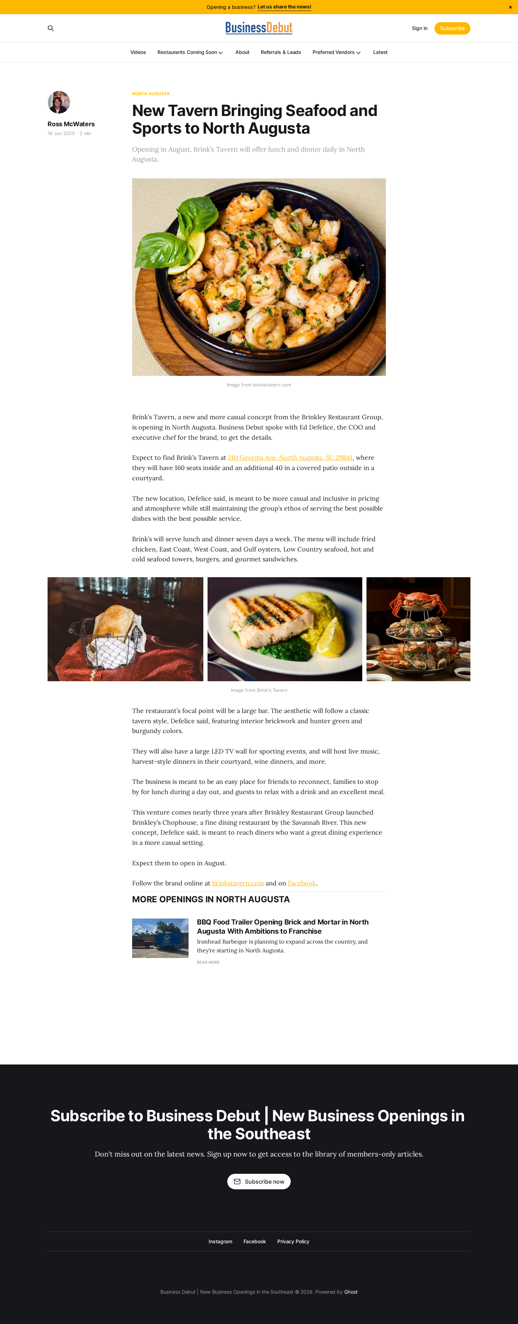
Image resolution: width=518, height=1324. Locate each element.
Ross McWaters (71, 124)
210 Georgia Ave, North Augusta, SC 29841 (290, 457)
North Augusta (151, 93)
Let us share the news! (285, 7)
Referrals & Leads (281, 52)
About (242, 52)
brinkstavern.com (238, 883)
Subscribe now (264, 1181)
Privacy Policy (293, 1241)
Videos (138, 52)
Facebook (302, 883)
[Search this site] (50, 28)
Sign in (419, 28)
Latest (380, 52)
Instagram (220, 1241)
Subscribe (452, 28)
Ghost (351, 1292)
